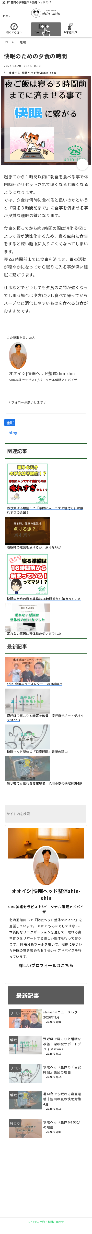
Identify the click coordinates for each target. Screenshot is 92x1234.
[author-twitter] (27, 975)
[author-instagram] (65, 975)
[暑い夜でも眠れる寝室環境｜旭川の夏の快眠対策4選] (27, 778)
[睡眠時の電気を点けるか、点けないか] (27, 542)
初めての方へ (14, 32)
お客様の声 (70, 32)
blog (13, 433)
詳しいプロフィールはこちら (46, 965)
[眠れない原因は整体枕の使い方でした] (27, 628)
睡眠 (10, 422)
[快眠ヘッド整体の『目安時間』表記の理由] (27, 746)
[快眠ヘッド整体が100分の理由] (46, 1128)
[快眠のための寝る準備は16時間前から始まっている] (27, 594)
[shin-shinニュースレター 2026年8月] (27, 679)
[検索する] (80, 814)
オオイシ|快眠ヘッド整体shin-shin (32, 73)
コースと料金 (42, 32)
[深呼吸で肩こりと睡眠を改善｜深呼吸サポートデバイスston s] (27, 710)
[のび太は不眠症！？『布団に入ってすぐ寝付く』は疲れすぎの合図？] (27, 503)
